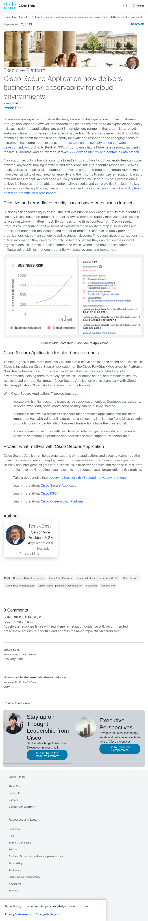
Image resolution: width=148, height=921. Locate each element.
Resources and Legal (23, 819)
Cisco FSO (49, 493)
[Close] (101, 904)
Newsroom (15, 883)
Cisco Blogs (27, 5)
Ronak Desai (14, 108)
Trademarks (15, 870)
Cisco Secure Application (59, 485)
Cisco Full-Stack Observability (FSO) (97, 578)
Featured (91, 585)
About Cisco (15, 786)
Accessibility (15, 863)
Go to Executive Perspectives (120, 749)
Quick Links (17, 777)
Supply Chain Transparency (24, 876)
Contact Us (15, 793)
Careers (13, 799)
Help (11, 835)
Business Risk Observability (29, 578)
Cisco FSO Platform (60, 578)
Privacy (13, 849)
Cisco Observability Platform (62, 501)
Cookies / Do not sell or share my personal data (36, 856)
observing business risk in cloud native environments (88, 477)
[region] (53, 910)
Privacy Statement (16, 914)
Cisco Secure (130, 578)
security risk (108, 585)
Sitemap (13, 890)
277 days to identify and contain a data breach (104, 152)
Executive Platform (29, 17)
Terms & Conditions (20, 842)
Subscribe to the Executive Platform (47, 755)
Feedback (14, 828)
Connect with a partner (22, 806)
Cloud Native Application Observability (60, 585)
